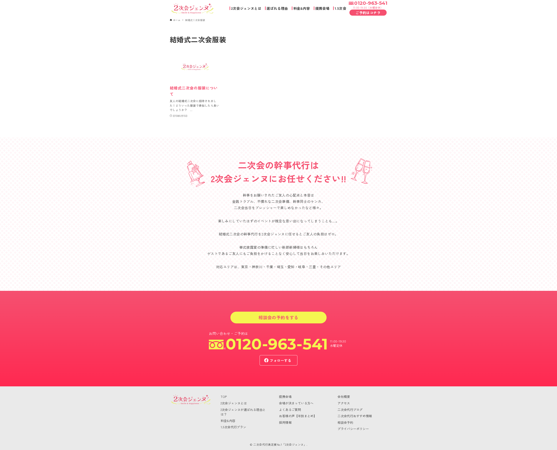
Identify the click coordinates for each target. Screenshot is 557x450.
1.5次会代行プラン (233, 427)
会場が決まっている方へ (296, 403)
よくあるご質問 (290, 409)
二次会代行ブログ (349, 409)
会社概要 (343, 396)
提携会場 (285, 396)
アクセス (343, 403)
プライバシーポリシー (353, 428)
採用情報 (285, 422)
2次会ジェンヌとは (234, 403)
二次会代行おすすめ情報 (354, 416)
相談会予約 (345, 422)
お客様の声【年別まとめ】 (298, 416)
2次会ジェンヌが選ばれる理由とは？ (243, 412)
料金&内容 (228, 420)
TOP (224, 396)
